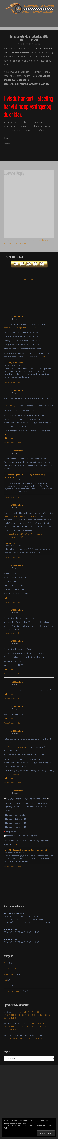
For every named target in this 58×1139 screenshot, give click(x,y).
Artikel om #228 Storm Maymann (23, 1038)
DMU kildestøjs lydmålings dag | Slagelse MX (26, 850)
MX (5, 980)
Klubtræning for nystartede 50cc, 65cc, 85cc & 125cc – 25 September (28, 1015)
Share (19, 382)
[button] (29, 18)
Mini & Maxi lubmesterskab (17, 48)
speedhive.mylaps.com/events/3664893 (20, 516)
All (5, 963)
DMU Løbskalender (14, 363)
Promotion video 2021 (28, 279)
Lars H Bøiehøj (10, 405)
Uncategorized (13, 991)
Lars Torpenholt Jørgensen (15, 747)
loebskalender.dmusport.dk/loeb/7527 (20, 327)
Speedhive (10, 543)
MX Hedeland (17, 316)
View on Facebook (9, 382)
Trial (7, 985)
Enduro (11, 968)
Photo (11, 438)
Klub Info (9, 974)
